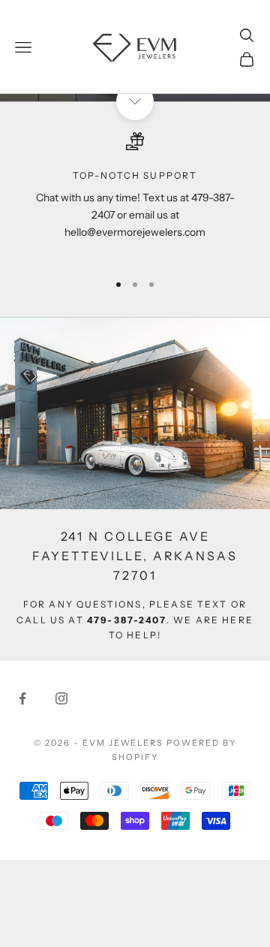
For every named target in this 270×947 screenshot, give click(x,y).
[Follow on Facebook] (22, 698)
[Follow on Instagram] (61, 698)
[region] (135, 195)
